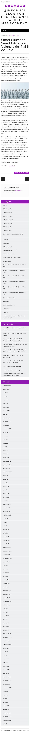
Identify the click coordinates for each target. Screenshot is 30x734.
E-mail (21, 6)
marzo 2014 (6, 580)
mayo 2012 (6, 659)
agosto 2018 (6, 389)
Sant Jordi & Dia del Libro (9, 298)
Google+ (9, 6)
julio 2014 (5, 565)
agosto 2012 (6, 648)
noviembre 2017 (7, 421)
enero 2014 (6, 587)
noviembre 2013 (7, 594)
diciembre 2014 (7, 547)
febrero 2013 (6, 626)
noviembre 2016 (7, 464)
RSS (18, 6)
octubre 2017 (6, 425)
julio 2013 (5, 608)
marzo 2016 (6, 493)
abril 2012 (5, 662)
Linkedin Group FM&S (8, 254)
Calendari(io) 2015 (7, 223)
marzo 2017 (6, 450)
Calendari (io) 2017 (8, 216)
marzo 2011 (6, 705)
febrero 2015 (6, 540)
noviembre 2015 (7, 508)
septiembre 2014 (7, 558)
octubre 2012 (6, 641)
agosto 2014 (6, 562)
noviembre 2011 (7, 680)
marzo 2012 (6, 666)
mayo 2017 (6, 443)
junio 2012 (5, 655)
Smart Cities (24, 172)
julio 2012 (5, 651)
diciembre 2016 (7, 461)
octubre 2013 (6, 597)
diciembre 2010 (7, 713)
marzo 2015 (6, 536)
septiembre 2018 (7, 385)
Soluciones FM (6, 308)
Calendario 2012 (7, 230)
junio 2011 (5, 695)
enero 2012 (6, 673)
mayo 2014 (6, 572)
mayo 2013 (6, 615)
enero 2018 (6, 414)
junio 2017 (5, 439)
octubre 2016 (6, 468)
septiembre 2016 (7, 472)
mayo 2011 (6, 698)
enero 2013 (6, 630)
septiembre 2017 (7, 428)
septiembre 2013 (7, 601)
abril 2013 (5, 619)
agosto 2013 (6, 605)
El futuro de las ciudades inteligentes (12, 366)
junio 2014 (5, 569)
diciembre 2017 (7, 418)
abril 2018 (5, 403)
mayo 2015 (6, 529)
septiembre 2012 (7, 644)
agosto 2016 (6, 475)
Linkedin (12, 6)
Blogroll (17, 172)
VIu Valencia (12, 165)
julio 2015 (5, 522)
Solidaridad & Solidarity (9, 305)
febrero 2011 (6, 709)
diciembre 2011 (7, 677)
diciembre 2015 (7, 504)
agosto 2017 (6, 432)
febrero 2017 (6, 454)
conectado (18, 190)
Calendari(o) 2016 (7, 227)
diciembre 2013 (7, 590)
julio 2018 (5, 392)
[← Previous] (3, 179)
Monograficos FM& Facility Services (12, 257)
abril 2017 (5, 446)
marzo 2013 (6, 623)
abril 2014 (5, 576)
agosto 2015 (6, 518)
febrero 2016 (6, 497)
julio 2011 (5, 691)
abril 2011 (5, 702)
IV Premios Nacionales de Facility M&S (13, 370)
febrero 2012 (6, 669)
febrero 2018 (6, 410)
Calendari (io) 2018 (8, 219)
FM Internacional (7, 246)
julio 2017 (5, 436)
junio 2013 (5, 612)
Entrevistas (6, 243)
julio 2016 (5, 479)
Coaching (5, 239)
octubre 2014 (6, 554)
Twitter (6, 6)
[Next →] (27, 179)
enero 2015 (6, 544)
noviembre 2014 (7, 551)
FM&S (17, 35)
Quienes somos (7, 261)
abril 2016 (5, 490)
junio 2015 (5, 526)
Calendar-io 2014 (7, 212)
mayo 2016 (6, 486)
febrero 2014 (6, 583)
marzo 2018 (6, 407)
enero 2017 (6, 457)
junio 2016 (5, 482)
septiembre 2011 (7, 687)
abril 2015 (5, 533)
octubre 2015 (6, 511)
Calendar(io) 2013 (7, 209)
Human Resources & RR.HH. (10, 250)
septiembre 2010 (7, 720)
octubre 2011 (6, 684)
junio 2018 (5, 396)
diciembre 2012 (7, 633)
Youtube (15, 6)
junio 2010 (5, 723)
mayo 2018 (6, 400)
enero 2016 (6, 500)
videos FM (5, 312)
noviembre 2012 (7, 637)
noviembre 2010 (7, 716)
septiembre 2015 (7, 515)
